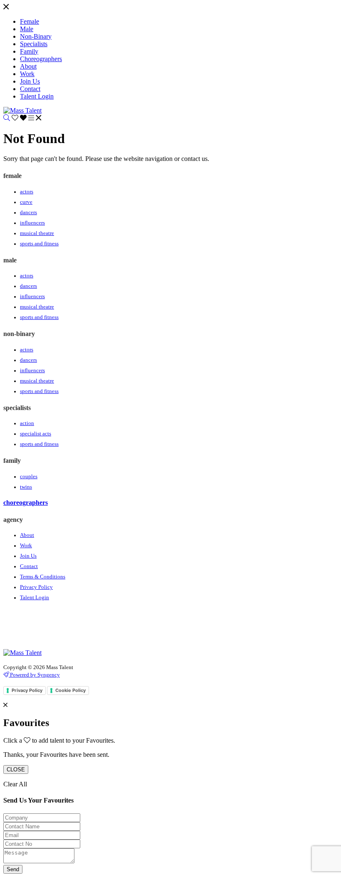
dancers (28, 212)
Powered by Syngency (34, 675)
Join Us (28, 556)
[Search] (6, 117)
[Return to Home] (22, 110)
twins (26, 487)
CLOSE (16, 769)
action (27, 423)
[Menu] (6, 7)
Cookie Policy (70, 690)
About (27, 535)
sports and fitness (39, 244)
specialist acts (35, 434)
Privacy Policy (36, 587)
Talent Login (34, 597)
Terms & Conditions (42, 577)
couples (28, 476)
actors (26, 192)
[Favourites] (20, 117)
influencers (32, 223)
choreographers (25, 502)
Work (26, 545)
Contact (29, 566)
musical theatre (37, 233)
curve (26, 202)
